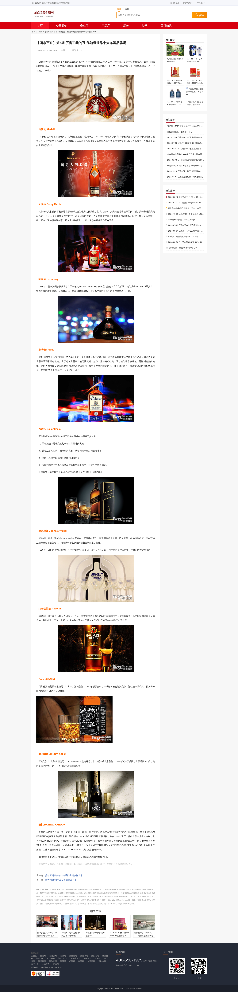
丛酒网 (72, 961)
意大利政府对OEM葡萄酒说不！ (61, 879)
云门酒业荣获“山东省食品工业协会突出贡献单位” (188, 126)
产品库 (106, 25)
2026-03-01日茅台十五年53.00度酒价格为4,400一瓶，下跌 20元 (195, 230)
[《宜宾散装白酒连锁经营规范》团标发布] (195, 93)
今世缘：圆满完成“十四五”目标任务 (182, 236)
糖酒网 (43, 955)
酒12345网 (62, 958)
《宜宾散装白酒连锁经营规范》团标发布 (195, 103)
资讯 (144, 25)
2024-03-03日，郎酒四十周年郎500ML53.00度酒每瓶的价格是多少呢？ (198, 202)
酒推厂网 (35, 963)
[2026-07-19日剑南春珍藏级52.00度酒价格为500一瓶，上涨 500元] (175, 71)
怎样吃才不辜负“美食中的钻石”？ (182, 247)
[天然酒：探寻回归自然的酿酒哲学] (175, 50)
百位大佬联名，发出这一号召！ (180, 131)
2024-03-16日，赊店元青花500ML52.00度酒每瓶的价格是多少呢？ (195, 63)
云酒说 (34, 955)
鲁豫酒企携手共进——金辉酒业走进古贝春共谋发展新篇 (191, 154)
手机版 (200, 2)
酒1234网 (51, 958)
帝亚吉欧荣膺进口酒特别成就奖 (180, 219)
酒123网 (39, 958)
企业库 (84, 25)
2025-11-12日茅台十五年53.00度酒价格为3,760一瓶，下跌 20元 (120, 935)
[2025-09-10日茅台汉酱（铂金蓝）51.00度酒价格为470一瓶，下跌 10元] (175, 93)
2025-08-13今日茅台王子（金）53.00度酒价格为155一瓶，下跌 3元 (196, 197)
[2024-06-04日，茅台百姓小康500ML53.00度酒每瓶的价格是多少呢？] (195, 71)
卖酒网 (98, 958)
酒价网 (63, 955)
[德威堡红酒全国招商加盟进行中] (95, 922)
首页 (40, 25)
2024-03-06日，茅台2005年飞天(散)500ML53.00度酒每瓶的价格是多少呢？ (200, 242)
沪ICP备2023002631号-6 (51, 967)
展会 (126, 25)
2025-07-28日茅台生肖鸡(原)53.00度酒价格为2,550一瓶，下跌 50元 (196, 142)
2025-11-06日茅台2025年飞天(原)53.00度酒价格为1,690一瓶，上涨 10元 (199, 137)
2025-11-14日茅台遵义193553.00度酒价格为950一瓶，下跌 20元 (195, 176)
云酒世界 (46, 963)
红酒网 (81, 961)
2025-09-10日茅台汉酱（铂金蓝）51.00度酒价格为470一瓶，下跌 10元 (175, 106)
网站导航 (187, 2)
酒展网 (63, 961)
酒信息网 (53, 955)
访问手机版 (174, 2)
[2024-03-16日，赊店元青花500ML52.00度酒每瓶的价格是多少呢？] (195, 50)
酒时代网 (102, 961)
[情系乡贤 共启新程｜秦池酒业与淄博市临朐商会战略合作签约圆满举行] (47, 920)
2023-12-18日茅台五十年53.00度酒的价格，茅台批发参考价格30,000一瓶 (199, 171)
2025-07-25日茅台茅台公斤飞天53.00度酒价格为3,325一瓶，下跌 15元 (198, 225)
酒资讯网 (84, 955)
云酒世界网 (75, 958)
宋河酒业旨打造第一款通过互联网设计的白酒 (186, 165)
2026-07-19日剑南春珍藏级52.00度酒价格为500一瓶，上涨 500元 (175, 84)
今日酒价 (61, 25)
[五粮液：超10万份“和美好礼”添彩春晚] (71, 925)
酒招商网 (95, 955)
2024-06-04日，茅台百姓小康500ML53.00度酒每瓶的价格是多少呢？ (195, 84)
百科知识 (166, 25)
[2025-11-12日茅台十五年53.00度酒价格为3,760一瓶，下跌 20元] (119, 925)
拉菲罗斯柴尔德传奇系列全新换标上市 (64, 875)
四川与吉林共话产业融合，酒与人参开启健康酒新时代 (190, 208)
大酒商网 (91, 961)
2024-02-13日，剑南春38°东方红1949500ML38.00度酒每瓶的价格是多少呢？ (200, 159)
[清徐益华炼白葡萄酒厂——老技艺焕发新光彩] (144, 923)
